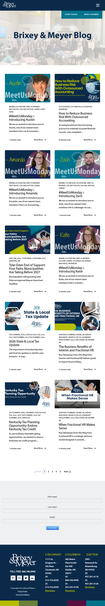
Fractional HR (81, 340)
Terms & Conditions (23, 595)
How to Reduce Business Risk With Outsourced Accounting (75, 117)
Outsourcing (64, 107)
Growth (71, 337)
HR (83, 261)
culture (22, 109)
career (37, 109)
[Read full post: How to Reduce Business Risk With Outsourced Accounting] (77, 88)
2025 (43, 335)
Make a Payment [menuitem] (91, 14)
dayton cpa (14, 109)
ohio (11, 258)
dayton (30, 109)
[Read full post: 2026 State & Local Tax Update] (27, 316)
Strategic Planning (67, 335)
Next (66, 472)
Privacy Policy (22, 591)
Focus (78, 337)
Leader (78, 335)
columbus (77, 261)
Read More (38, 140)
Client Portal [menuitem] (71, 14)
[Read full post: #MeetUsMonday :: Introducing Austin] (27, 88)
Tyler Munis (27, 258)
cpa (67, 186)
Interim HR (72, 264)
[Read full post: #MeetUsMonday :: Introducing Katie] (77, 240)
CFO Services (76, 107)
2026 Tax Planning (32, 337)
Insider (12, 107)
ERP (15, 258)
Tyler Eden (36, 258)
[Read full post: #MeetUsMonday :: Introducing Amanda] (27, 164)
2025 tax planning (16, 337)
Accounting (20, 107)
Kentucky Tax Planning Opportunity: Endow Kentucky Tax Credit (24, 426)
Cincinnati (30, 413)
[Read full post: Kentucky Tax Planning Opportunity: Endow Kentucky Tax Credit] (27, 394)
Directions (50, 591)
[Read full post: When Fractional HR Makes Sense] (77, 394)
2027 (44, 258)
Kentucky (26, 418)
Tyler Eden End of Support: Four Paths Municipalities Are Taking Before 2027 (27, 269)
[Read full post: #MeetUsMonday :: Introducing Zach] (77, 164)
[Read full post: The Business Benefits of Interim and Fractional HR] (77, 316)
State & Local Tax (33, 335)
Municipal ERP (14, 261)
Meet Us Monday (33, 107)
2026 (19, 258)
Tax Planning (14, 335)
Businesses (63, 109)
